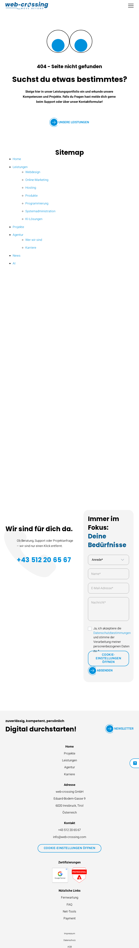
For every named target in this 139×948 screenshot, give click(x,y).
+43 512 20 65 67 (44, 560)
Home (69, 746)
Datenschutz (70, 940)
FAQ (69, 905)
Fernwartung (69, 897)
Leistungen (69, 760)
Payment (70, 918)
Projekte (69, 753)
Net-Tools (69, 911)
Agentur (69, 767)
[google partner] (60, 875)
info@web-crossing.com (69, 837)
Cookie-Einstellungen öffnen (108, 658)
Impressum (69, 933)
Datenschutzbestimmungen (112, 633)
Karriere (69, 774)
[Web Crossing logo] (26, 5)
